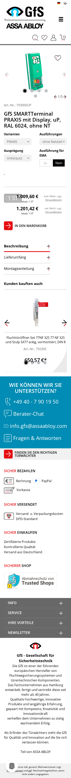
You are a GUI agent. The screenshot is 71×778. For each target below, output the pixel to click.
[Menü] (61, 19)
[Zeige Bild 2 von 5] (32, 90)
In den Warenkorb (31, 226)
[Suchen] (35, 38)
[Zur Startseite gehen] (26, 18)
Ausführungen (50, 134)
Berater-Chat (28, 413)
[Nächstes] (64, 74)
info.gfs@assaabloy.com (38, 425)
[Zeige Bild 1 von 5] (24, 90)
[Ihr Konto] (53, 38)
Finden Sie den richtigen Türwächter (36, 454)
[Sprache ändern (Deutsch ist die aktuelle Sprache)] (62, 3)
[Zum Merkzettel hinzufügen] (58, 58)
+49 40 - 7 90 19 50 (36, 401)
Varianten (12, 134)
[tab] (27, 246)
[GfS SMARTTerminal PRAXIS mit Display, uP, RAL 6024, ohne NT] (35, 71)
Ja (47, 164)
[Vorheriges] (7, 74)
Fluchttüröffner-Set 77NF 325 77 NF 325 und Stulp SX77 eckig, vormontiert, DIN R (36, 339)
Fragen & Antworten (37, 438)
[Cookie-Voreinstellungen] (12, 766)
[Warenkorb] (62, 38)
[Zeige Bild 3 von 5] (39, 90)
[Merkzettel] (44, 38)
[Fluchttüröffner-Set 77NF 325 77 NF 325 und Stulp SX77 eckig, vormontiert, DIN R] (35, 312)
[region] (35, 74)
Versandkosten (53, 200)
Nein (58, 163)
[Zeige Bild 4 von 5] (46, 90)
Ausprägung (13, 150)
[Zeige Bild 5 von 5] (35, 96)
